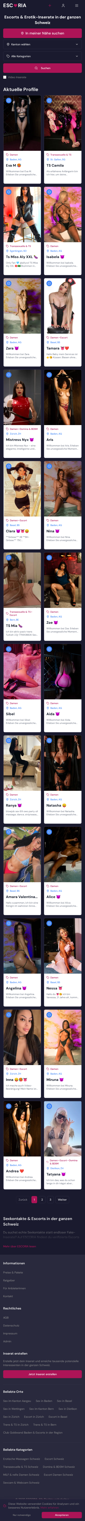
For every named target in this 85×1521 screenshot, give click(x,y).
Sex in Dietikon (68, 1409)
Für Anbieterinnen (14, 1288)
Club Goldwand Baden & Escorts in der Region (32, 1432)
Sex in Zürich (11, 1416)
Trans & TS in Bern (44, 1424)
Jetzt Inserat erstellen (42, 1374)
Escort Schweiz (54, 1459)
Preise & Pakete (13, 1272)
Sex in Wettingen (14, 1409)
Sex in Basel (64, 1401)
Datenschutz (11, 1325)
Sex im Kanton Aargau (17, 1401)
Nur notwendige (22, 1515)
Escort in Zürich (34, 1416)
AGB (5, 1317)
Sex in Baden (44, 1401)
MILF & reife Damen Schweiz (21, 1474)
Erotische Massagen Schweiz (21, 1459)
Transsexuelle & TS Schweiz (20, 1467)
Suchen (45, 68)
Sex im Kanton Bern (41, 1409)
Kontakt (8, 1296)
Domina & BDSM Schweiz (59, 1467)
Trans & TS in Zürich (15, 1424)
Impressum (10, 1333)
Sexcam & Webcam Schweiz (21, 1482)
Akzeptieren (62, 1515)
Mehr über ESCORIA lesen (19, 1246)
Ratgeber (9, 1280)
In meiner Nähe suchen (45, 33)
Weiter (62, 1199)
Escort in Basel (58, 1416)
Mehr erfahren (50, 1507)
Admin (7, 1341)
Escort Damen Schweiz (58, 1474)
